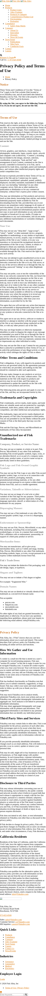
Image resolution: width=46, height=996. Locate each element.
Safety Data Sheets (17, 26)
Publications (15, 42)
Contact (8, 49)
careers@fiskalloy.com (21, 924)
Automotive (10, 964)
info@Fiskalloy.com (20, 894)
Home (7, 5)
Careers (8, 51)
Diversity (14, 35)
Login (2, 979)
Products (8, 8)
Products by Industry (18, 14)
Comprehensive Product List (21, 17)
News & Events (16, 37)
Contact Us (9, 949)
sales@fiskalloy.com (13, 920)
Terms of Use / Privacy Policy (17, 988)
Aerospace (9, 962)
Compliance (10, 24)
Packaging (14, 21)
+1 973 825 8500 (14, 60)
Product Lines (15, 10)
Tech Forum (10, 39)
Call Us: (3, 60)
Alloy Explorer (16, 12)
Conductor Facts (17, 46)
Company (9, 28)
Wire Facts (14, 44)
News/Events (10, 951)
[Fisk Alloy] (5, 1)
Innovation (14, 33)
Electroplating (15, 19)
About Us (14, 30)
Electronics (9, 968)
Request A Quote (7, 57)
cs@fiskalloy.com (22, 922)
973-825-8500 (6, 915)
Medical (8, 966)
